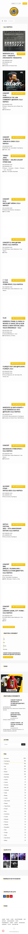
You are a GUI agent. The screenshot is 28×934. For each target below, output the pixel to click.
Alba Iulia (6, 787)
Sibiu (5, 769)
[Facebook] (4, 896)
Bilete (22, 53)
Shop (7, 919)
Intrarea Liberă (18, 363)
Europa (6, 808)
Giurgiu (6, 832)
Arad (5, 829)
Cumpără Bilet (19, 93)
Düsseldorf (6, 827)
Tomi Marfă (9, 171)
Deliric (5, 171)
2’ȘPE (12, 919)
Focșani (6, 816)
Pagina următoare (9, 627)
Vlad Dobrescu (7, 109)
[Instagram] (7, 896)
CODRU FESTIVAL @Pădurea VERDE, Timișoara (16, 714)
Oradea (6, 779)
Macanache (6, 458)
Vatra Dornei (7, 837)
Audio (16, 922)
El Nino (5, 149)
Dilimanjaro (9, 579)
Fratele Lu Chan (16, 579)
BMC (5, 579)
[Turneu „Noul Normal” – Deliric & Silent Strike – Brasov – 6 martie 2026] (6, 864)
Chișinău (6, 824)
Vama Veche (7, 800)
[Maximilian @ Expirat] (14, 856)
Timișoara (6, 763)
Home (3, 919)
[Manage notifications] (3, 931)
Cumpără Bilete (19, 155)
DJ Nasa (13, 335)
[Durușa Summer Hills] (6, 856)
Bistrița (5, 795)
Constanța (6, 774)
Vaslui (5, 835)
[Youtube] (11, 896)
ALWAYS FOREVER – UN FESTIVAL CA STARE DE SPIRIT (17, 724)
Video (11, 922)
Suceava (6, 784)
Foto (9, 924)
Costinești (6, 790)
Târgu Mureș (7, 806)
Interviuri (22, 922)
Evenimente (5, 922)
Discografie (10, 921)
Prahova (6, 821)
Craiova (6, 782)
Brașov (5, 771)
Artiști (4, 921)
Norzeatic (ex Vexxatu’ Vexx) (10, 65)
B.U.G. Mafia (7, 211)
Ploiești (5, 803)
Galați (5, 792)
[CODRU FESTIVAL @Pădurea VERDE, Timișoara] (6, 715)
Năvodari (6, 819)
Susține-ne (15, 924)
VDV (25, 919)
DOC (5, 620)
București (6, 758)
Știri (17, 921)
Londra (5, 798)
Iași (5, 766)
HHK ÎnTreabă (18, 919)
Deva (5, 811)
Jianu (9, 149)
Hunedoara (6, 814)
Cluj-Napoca (7, 761)
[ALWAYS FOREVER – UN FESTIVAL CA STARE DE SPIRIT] (6, 725)
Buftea (5, 840)
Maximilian (15, 171)
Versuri (4, 924)
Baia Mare (6, 776)
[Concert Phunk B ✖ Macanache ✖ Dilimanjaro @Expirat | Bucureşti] (6, 702)
